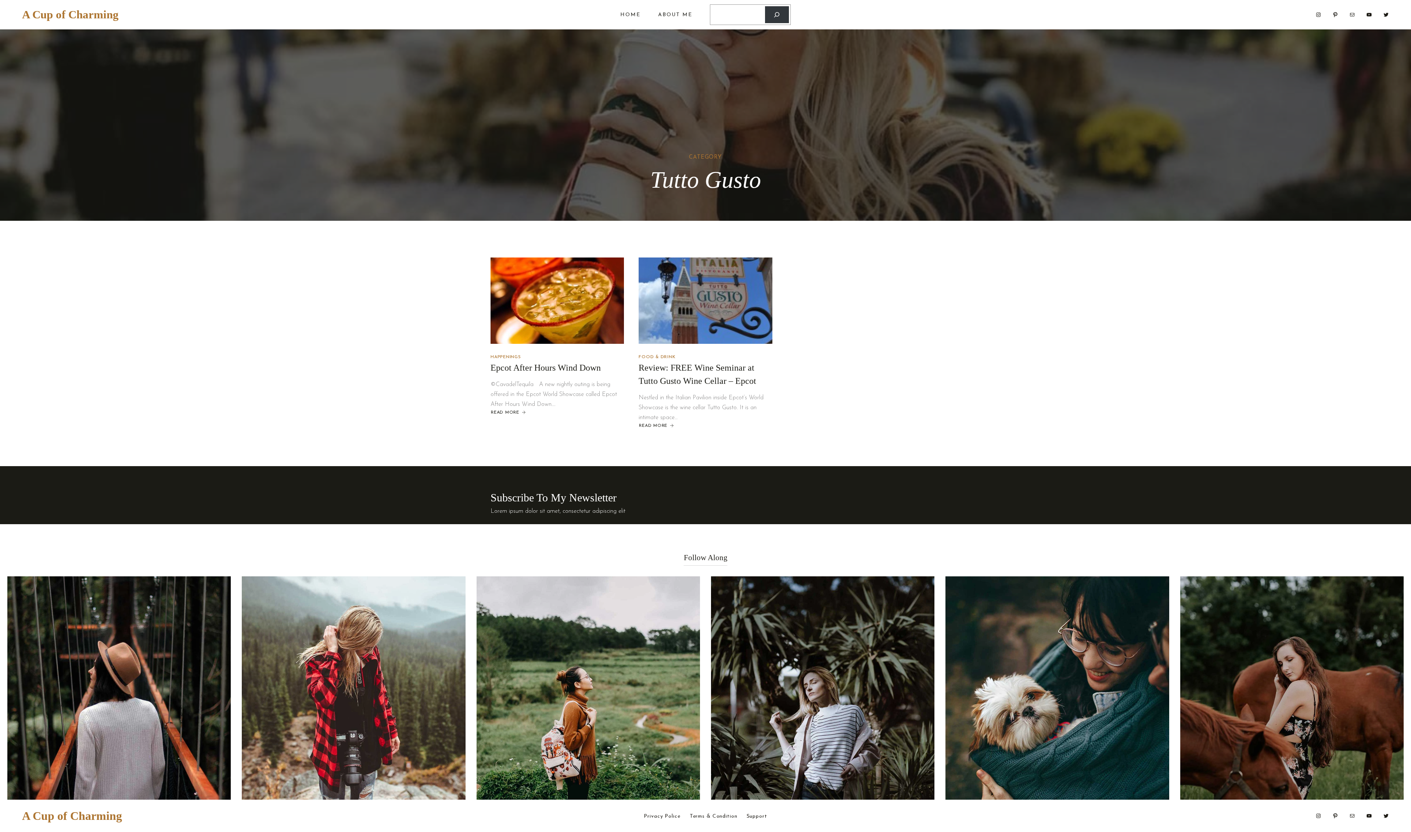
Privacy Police (662, 816)
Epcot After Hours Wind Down (546, 367)
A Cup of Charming (70, 14)
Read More (505, 412)
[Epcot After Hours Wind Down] (557, 300)
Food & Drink (657, 357)
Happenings (506, 357)
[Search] (777, 15)
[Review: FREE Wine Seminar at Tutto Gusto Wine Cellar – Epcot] (705, 300)
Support (757, 816)
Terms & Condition (713, 816)
